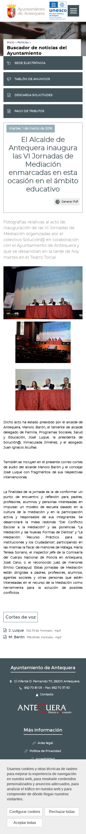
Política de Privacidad (45, 751)
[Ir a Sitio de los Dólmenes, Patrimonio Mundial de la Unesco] (58, 11)
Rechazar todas (62, 812)
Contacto (46, 694)
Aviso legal (45, 743)
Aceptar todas (25, 823)
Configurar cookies (24, 812)
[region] (43, 796)
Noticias (23, 42)
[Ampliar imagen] (43, 342)
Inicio (10, 42)
